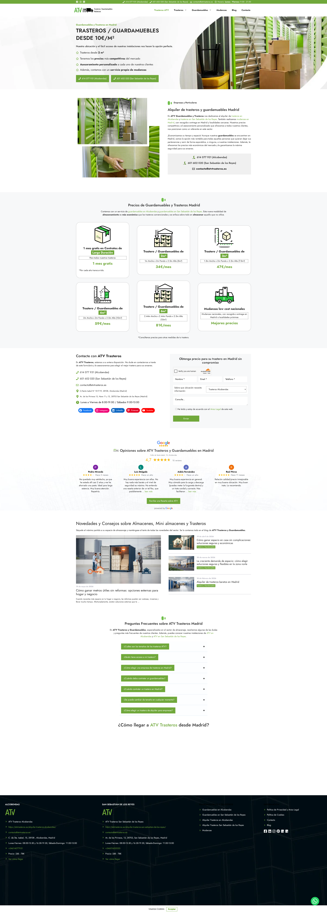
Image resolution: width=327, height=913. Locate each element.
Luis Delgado (140, 471)
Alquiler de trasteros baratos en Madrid (218, 582)
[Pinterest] (278, 831)
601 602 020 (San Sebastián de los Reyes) (212, 163)
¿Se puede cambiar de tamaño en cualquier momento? (149, 699)
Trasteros (178, 10)
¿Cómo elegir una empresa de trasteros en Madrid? (148, 667)
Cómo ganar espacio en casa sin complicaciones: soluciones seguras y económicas (224, 541)
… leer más (147, 491)
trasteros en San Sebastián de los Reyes (199, 119)
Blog (234, 10)
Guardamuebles (200, 10)
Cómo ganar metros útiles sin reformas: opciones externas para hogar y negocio (117, 592)
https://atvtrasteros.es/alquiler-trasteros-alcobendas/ (32, 827)
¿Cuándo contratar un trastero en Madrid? (143, 689)
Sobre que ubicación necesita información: (188, 389)
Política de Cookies (275, 814)
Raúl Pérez (231, 471)
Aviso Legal (215, 409)
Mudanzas (222, 10)
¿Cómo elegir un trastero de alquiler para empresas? (148, 710)
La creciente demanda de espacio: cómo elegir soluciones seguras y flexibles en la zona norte (222, 562)
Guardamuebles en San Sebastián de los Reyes (224, 814)
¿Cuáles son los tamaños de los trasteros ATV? (145, 646)
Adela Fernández (186, 471)
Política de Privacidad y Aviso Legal (283, 809)
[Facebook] (77, 2)
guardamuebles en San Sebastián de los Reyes (180, 211)
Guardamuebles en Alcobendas (216, 809)
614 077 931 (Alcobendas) (212, 157)
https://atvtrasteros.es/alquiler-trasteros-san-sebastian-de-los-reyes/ (135, 827)
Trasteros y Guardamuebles (206, 547)
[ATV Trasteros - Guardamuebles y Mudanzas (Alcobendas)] (282, 831)
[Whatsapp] (315, 901)
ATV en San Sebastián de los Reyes (170, 636)
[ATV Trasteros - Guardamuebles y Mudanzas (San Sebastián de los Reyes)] (286, 831)
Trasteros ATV (161, 10)
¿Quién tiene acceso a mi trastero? (140, 657)
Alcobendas (12, 804)
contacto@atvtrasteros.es (211, 169)
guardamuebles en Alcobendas (142, 211)
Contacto (246, 10)
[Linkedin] (84, 2)
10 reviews (177, 460)
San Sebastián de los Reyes (118, 804)
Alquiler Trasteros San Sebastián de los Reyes (223, 825)
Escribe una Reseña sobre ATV (163, 500)
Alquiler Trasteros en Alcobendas (217, 820)
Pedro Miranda (95, 471)
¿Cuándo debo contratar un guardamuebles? (144, 678)
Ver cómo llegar (15, 859)
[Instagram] (81, 2)
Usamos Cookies (156, 909)
